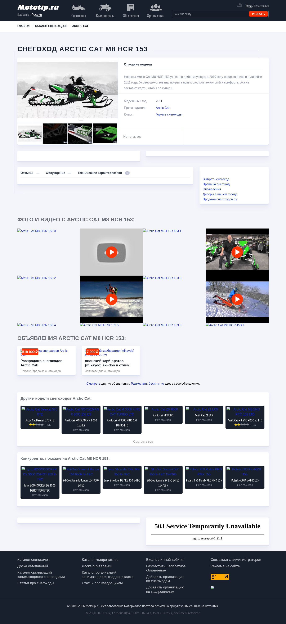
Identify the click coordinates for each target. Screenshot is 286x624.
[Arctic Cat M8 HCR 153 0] (48, 231)
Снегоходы (78, 15)
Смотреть (93, 383)
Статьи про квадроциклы (102, 583)
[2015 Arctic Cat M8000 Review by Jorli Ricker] (111, 252)
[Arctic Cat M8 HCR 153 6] (174, 325)
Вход (249, 6)
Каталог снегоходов (33, 560)
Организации (155, 15)
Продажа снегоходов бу (220, 199)
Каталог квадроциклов (100, 560)
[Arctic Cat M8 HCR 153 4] (48, 325)
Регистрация (261, 6)
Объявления (131, 15)
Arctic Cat (162, 107)
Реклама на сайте (225, 566)
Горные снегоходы (169, 114)
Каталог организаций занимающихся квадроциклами (108, 574)
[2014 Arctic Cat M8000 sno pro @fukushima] (237, 299)
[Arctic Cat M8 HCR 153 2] (48, 278)
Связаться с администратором (236, 560)
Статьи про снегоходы (35, 583)
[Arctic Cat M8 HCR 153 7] (237, 325)
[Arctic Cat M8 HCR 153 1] (174, 231)
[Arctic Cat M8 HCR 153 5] (111, 325)
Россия (37, 14)
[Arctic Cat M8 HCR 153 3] (174, 278)
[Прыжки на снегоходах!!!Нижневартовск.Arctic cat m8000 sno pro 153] (111, 299)
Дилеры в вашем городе (220, 194)
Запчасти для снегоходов (102, 370)
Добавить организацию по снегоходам (165, 579)
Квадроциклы (105, 15)
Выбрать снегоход (216, 179)
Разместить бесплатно (147, 383)
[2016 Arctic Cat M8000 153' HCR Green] (237, 252)
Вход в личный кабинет (165, 560)
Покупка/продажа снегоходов (41, 370)
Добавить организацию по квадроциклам (165, 589)
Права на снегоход (216, 184)
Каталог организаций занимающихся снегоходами (41, 574)
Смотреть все (143, 441)
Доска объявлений (32, 566)
